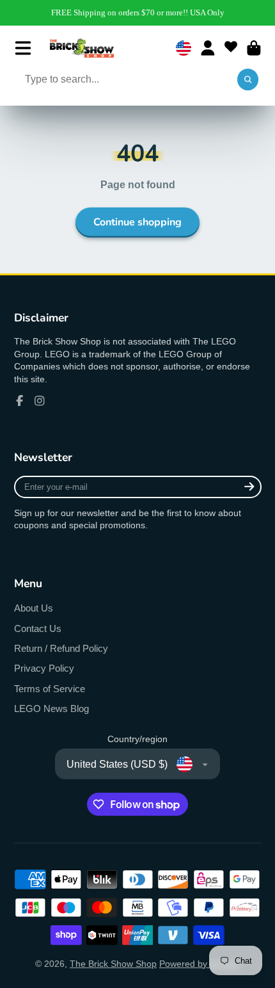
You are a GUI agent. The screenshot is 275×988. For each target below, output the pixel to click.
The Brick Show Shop (113, 964)
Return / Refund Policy (61, 648)
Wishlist (230, 48)
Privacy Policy (44, 668)
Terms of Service (49, 688)
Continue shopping (137, 222)
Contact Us (37, 628)
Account (208, 48)
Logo (82, 48)
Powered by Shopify (199, 964)
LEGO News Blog (51, 708)
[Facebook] (20, 401)
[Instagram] (39, 401)
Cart (254, 48)
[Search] (248, 80)
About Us (33, 608)
